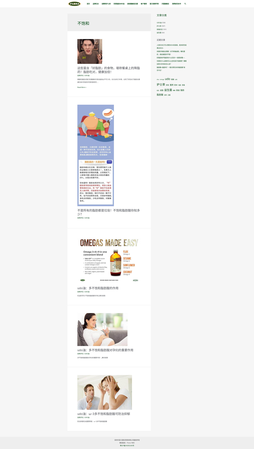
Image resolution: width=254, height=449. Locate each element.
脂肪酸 (160, 94)
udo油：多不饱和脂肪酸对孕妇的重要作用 (105, 350)
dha (158, 79)
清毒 (183, 85)
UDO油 (87, 75)
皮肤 (161, 90)
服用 (171, 85)
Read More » (81, 87)
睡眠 (174, 90)
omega (162, 79)
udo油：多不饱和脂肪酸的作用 (97, 288)
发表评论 (80, 75)
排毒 (167, 85)
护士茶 (159, 26)
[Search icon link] (185, 4)
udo (167, 79)
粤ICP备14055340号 (127, 446)
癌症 (158, 90)
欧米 (176, 85)
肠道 (178, 90)
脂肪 (182, 90)
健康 (172, 79)
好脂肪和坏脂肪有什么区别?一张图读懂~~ (171, 58)
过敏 (169, 95)
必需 (176, 79)
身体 (165, 95)
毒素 (179, 85)
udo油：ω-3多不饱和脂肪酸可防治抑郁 (103, 414)
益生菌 (159, 33)
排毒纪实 (160, 29)
